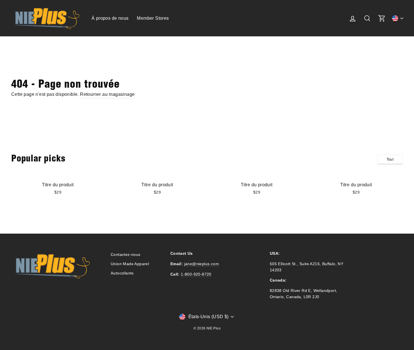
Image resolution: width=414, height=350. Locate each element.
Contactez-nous (126, 254)
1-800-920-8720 (196, 274)
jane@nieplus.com (201, 264)
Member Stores (153, 18)
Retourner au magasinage (107, 94)
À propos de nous (110, 18)
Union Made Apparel (130, 264)
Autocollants (122, 273)
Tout (390, 159)
